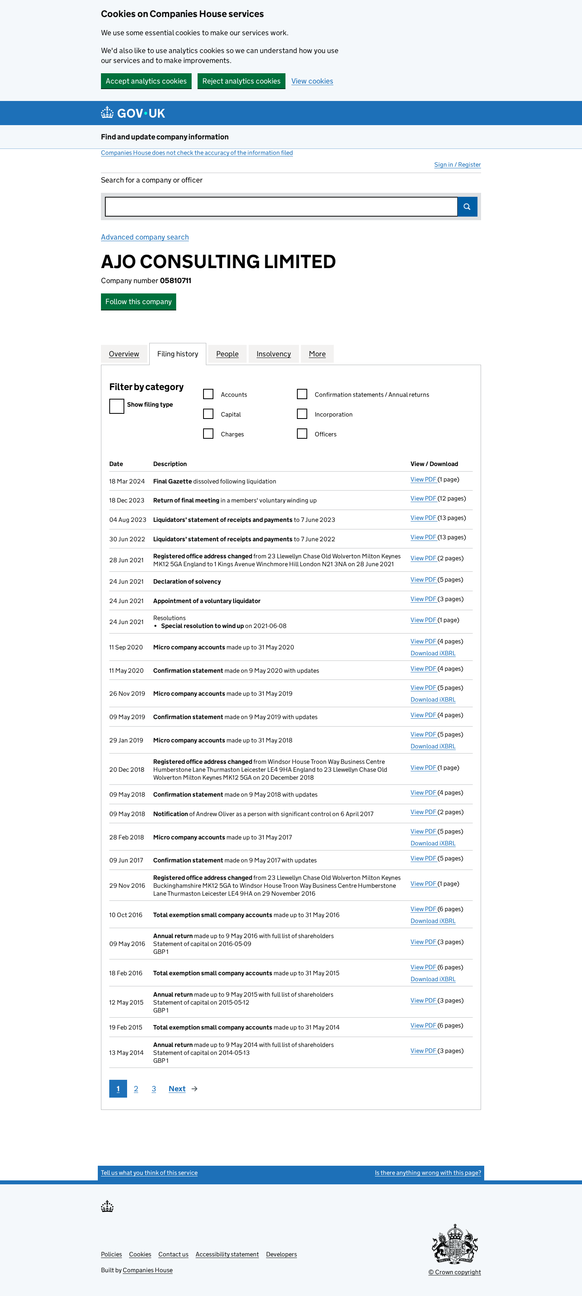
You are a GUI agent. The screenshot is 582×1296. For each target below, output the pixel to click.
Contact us (173, 1254)
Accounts (234, 394)
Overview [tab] (124, 353)
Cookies (140, 1254)
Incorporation (334, 414)
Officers (326, 434)
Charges (232, 434)
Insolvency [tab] (274, 353)
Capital (231, 414)
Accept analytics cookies (146, 81)
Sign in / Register (457, 164)
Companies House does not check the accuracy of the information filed (197, 152)
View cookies (312, 81)
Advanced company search (145, 237)
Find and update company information (165, 136)
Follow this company (138, 301)
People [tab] (227, 353)
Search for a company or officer (152, 180)
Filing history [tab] (177, 353)
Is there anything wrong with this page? (428, 1172)
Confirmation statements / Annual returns (372, 394)
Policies (111, 1254)
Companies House (148, 1270)
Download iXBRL (433, 653)
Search (467, 207)
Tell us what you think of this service (149, 1172)
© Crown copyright (454, 1272)
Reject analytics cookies (241, 81)
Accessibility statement (227, 1254)
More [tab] (317, 353)
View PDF (424, 479)
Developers (281, 1254)
